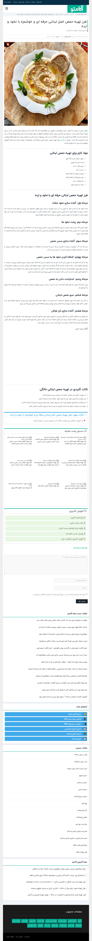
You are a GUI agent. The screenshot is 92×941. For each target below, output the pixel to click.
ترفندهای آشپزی (77, 517)
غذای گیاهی (59, 14)
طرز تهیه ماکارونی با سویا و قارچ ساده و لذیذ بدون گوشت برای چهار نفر (46, 464)
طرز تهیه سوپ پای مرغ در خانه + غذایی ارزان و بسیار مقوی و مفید (58, 888)
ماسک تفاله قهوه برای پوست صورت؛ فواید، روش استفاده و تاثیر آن (63, 627)
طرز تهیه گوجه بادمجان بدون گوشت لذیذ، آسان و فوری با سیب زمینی (47, 440)
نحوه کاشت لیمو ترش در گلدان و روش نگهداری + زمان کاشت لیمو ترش (62, 648)
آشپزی (66, 14)
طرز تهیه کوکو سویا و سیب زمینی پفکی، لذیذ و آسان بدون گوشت (20, 442)
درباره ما (15, 2)
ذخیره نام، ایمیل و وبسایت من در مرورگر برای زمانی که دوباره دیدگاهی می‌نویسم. (59, 594)
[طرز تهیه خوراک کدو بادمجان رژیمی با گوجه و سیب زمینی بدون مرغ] (77, 460)
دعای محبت (62, 921)
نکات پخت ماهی (76, 523)
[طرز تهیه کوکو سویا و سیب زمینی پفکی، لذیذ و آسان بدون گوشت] (19, 439)
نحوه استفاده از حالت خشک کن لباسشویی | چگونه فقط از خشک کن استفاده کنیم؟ (57, 669)
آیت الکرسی (32, 925)
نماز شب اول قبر (81, 824)
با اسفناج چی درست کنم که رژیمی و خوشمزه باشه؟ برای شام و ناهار (57, 875)
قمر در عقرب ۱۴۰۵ (80, 755)
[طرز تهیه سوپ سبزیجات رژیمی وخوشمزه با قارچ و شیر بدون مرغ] (78, 484)
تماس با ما (7, 2)
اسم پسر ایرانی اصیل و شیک (77, 831)
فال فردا (78, 925)
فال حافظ (39, 2)
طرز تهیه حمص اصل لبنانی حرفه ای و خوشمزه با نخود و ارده (47, 24)
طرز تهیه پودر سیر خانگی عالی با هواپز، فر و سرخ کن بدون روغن (64, 690)
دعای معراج (83, 775)
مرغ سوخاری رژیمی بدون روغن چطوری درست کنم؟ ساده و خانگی (59, 869)
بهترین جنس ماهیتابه (74, 534)
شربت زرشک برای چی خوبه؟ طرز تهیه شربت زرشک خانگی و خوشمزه (63, 641)
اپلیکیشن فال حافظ (80, 845)
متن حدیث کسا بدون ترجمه (77, 769)
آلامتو (72, 14)
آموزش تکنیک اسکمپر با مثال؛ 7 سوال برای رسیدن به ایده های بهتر (63, 697)
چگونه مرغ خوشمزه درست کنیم (71, 528)
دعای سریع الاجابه (80, 796)
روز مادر (47, 925)
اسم (79, 921)
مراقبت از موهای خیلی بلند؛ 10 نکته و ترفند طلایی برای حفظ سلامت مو (62, 620)
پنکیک (40, 925)
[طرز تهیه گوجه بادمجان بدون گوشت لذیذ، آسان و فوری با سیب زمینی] (51, 437)
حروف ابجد (16, 921)
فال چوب (32, 921)
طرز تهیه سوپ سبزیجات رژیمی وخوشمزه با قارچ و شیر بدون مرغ (75, 487)
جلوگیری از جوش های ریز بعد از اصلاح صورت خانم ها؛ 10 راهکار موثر (63, 634)
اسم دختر (27, 2)
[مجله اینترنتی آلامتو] (77, 9)
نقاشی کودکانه (82, 817)
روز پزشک (63, 925)
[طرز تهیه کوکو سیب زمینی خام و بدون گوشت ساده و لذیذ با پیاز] (24, 460)
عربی (57, 37)
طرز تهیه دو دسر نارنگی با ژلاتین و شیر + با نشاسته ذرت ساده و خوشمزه (56, 882)
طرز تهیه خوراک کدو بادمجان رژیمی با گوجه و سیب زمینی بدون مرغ (74, 464)
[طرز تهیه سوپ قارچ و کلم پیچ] (19, 486)
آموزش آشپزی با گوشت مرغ (72, 539)
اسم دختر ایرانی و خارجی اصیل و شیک (73, 838)
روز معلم (55, 925)
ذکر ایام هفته (82, 810)
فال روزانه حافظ (81, 852)
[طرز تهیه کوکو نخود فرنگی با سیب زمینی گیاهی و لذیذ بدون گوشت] (73, 439)
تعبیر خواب (21, 2)
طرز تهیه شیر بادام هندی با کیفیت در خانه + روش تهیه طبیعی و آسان (57, 894)
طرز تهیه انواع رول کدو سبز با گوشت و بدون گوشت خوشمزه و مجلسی (62, 683)
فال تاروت (40, 921)
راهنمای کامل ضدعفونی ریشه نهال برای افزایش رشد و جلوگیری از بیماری (61, 676)
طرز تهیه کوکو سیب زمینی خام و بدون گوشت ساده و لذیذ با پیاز (21, 464)
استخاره (33, 2)
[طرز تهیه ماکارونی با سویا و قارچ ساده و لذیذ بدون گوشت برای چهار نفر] (51, 460)
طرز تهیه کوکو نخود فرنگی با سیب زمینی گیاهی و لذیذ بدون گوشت (75, 442)
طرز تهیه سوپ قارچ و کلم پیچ (22, 488)
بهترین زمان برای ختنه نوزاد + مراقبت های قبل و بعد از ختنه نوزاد (64, 662)
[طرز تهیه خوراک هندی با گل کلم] (53, 484)
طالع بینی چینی (51, 921)
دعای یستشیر (82, 782)
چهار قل (84, 803)
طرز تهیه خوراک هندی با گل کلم (48, 486)
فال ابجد (24, 921)
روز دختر (71, 925)
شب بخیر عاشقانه (80, 762)
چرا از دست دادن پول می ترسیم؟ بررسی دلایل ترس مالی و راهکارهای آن (61, 655)
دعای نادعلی (82, 789)
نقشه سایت (10, 937)
